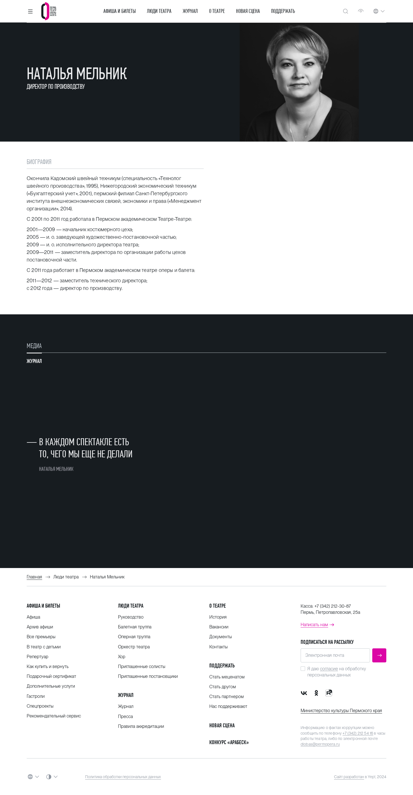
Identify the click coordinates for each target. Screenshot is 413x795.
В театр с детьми (44, 646)
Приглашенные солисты (141, 666)
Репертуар (37, 656)
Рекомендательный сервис (54, 716)
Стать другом (222, 686)
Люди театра (159, 11)
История (218, 617)
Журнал (190, 11)
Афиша (33, 617)
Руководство (131, 617)
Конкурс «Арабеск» (229, 742)
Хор (121, 656)
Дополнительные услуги (51, 686)
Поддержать (283, 11)
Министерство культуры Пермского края (341, 710)
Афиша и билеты (119, 11)
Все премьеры (41, 636)
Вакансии (218, 627)
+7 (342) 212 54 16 (357, 733)
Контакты (218, 646)
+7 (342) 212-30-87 (332, 606)
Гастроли (36, 696)
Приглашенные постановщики (148, 676)
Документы (220, 636)
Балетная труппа (134, 627)
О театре (217, 11)
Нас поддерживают (228, 706)
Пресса (125, 716)
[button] (30, 11)
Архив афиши (40, 627)
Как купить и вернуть (48, 666)
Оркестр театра (134, 646)
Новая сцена (248, 11)
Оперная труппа (134, 636)
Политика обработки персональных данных (123, 776)
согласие (329, 668)
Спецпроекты (40, 706)
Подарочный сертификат (51, 676)
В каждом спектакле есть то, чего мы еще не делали (85, 448)
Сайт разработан (349, 776)
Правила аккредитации (141, 726)
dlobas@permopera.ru (320, 744)
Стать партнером (226, 696)
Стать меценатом (227, 677)
